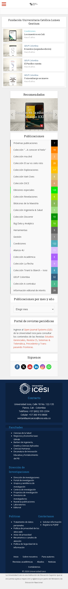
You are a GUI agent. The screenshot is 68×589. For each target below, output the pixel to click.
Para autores (48, 556)
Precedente (32, 343)
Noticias (52, 561)
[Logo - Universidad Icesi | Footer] (34, 388)
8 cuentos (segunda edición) (37, 49)
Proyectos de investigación (26, 492)
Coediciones (29, 31)
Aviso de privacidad (22, 534)
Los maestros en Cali (34, 34)
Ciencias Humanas (22, 448)
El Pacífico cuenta (32, 63)
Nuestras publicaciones (24, 501)
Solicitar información (52, 522)
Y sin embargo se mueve (36, 78)
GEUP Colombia (31, 45)
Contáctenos (34, 566)
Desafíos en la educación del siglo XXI (34, 114)
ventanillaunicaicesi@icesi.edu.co (34, 418)
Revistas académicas (23, 561)
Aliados (40, 561)
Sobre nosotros (30, 556)
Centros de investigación (25, 489)
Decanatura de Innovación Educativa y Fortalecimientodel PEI (26, 455)
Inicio (16, 556)
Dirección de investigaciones (26, 477)
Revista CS (32, 340)
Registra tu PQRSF (51, 524)
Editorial (17, 507)
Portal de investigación (24, 480)
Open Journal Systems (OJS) (38, 329)
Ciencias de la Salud (22, 433)
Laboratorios (19, 504)
